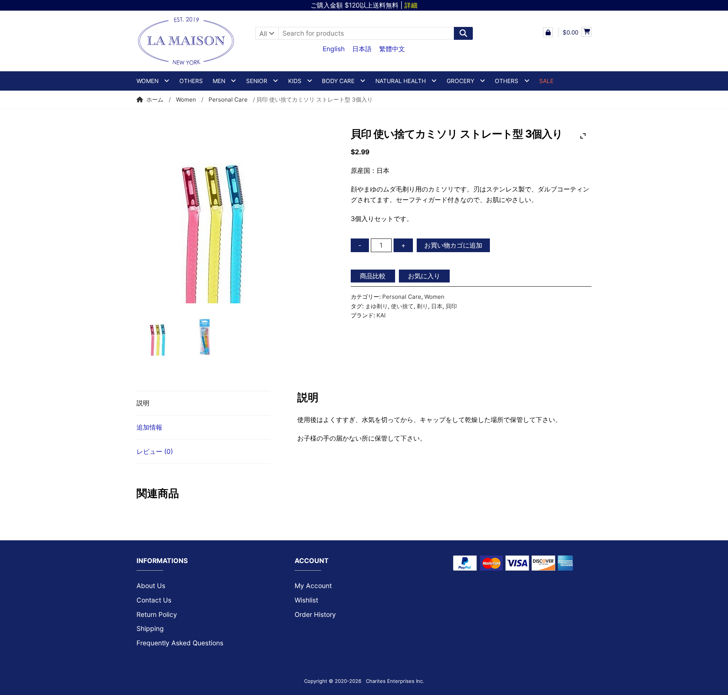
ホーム (154, 99)
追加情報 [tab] (149, 427)
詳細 (411, 5)
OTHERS (506, 81)
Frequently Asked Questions (179, 643)
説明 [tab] (142, 403)
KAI (381, 315)
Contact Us (153, 600)
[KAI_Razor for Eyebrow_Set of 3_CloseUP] (230, 215)
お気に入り (424, 276)
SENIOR (256, 81)
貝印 (451, 306)
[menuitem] (333, 48)
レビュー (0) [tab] (154, 451)
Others (191, 81)
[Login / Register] (548, 32)
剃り (422, 306)
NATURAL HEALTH (400, 81)
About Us (150, 586)
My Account (313, 586)
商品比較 (373, 276)
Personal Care (228, 99)
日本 (436, 306)
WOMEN (147, 81)
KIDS (294, 81)
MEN (219, 81)
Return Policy (156, 614)
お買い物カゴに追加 (453, 245)
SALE (546, 81)
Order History (315, 614)
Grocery (460, 81)
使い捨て (402, 306)
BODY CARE (338, 81)
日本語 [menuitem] (362, 49)
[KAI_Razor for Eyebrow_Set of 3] (207, 337)
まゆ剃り (376, 306)
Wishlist (306, 600)
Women (186, 99)
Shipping (150, 628)
